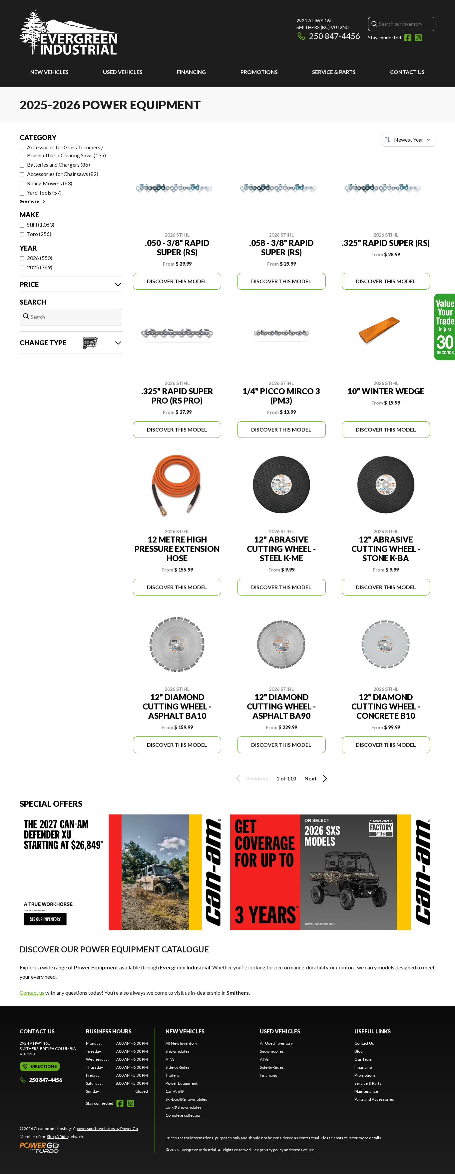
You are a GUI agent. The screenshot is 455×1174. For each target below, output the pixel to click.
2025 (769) (39, 267)
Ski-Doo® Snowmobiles (186, 1099)
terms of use (302, 1149)
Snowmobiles (178, 1051)
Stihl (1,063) (40, 224)
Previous (257, 778)
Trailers (172, 1075)
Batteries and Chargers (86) (58, 164)
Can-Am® (175, 1091)
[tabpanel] (117, 1067)
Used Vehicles (123, 72)
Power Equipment (182, 1083)
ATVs (170, 1059)
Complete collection (184, 1115)
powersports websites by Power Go (107, 1128)
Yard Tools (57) (44, 192)
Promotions (259, 72)
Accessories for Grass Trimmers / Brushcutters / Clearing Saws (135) (66, 151)
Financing (191, 72)
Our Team (363, 1059)
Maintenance (366, 1091)
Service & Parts (334, 72)
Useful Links (372, 1031)
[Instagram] (418, 38)
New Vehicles (49, 72)
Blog (358, 1051)
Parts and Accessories (374, 1099)
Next (310, 778)
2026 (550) (39, 258)
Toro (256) (39, 234)
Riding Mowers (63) (49, 183)
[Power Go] (79, 1147)
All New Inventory (181, 1043)
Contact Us (407, 72)
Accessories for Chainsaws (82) (62, 174)
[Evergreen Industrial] (69, 32)
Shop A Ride (57, 1136)
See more (29, 201)
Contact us (32, 992)
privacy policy (271, 1149)
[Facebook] (408, 38)
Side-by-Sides (178, 1067)
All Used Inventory (276, 1043)
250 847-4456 (334, 36)
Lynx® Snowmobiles (184, 1107)
